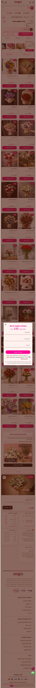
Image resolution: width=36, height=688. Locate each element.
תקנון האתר (12, 357)
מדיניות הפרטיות (19, 357)
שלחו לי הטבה (18, 352)
